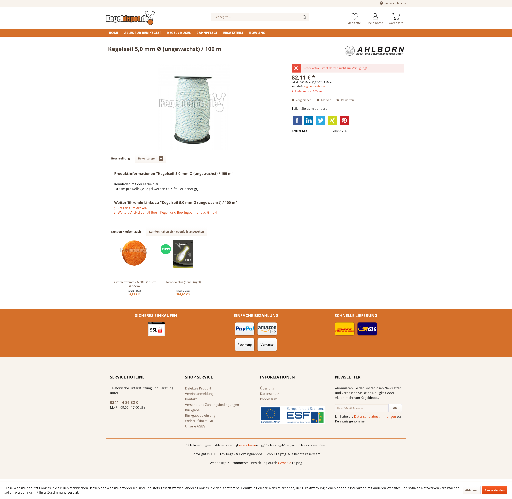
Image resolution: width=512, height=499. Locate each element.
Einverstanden (495, 490)
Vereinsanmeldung (199, 393)
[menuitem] (260, 17)
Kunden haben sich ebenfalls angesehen (176, 231)
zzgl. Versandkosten (315, 86)
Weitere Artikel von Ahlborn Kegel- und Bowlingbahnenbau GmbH (167, 212)
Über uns (267, 388)
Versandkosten (247, 445)
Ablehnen (471, 490)
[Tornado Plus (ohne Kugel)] (183, 254)
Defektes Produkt (198, 388)
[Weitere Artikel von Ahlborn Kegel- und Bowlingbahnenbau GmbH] (374, 53)
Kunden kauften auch (126, 231)
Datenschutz (269, 393)
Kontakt (191, 399)
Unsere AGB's (195, 426)
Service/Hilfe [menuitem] (393, 3)
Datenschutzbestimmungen (375, 416)
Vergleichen (303, 100)
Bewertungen (150, 158)
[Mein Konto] (375, 17)
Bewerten (347, 100)
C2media (284, 463)
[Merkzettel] (354, 17)
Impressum (268, 399)
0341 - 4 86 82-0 (124, 402)
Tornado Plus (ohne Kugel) (183, 282)
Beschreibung (120, 158)
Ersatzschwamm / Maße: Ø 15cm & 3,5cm (134, 284)
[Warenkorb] (396, 17)
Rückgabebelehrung (200, 415)
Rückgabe (192, 410)
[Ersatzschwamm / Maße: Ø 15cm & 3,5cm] (134, 254)
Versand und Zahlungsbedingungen (212, 404)
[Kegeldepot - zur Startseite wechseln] (149, 18)
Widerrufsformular (199, 421)
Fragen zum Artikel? (132, 208)
